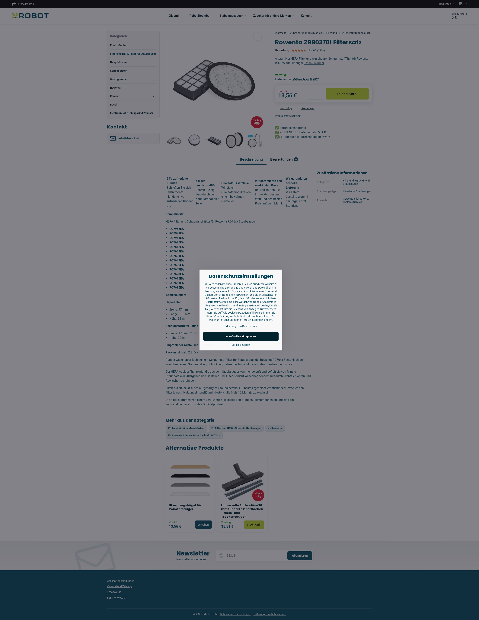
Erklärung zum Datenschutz (241, 326)
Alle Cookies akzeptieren (241, 336)
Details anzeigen (241, 344)
